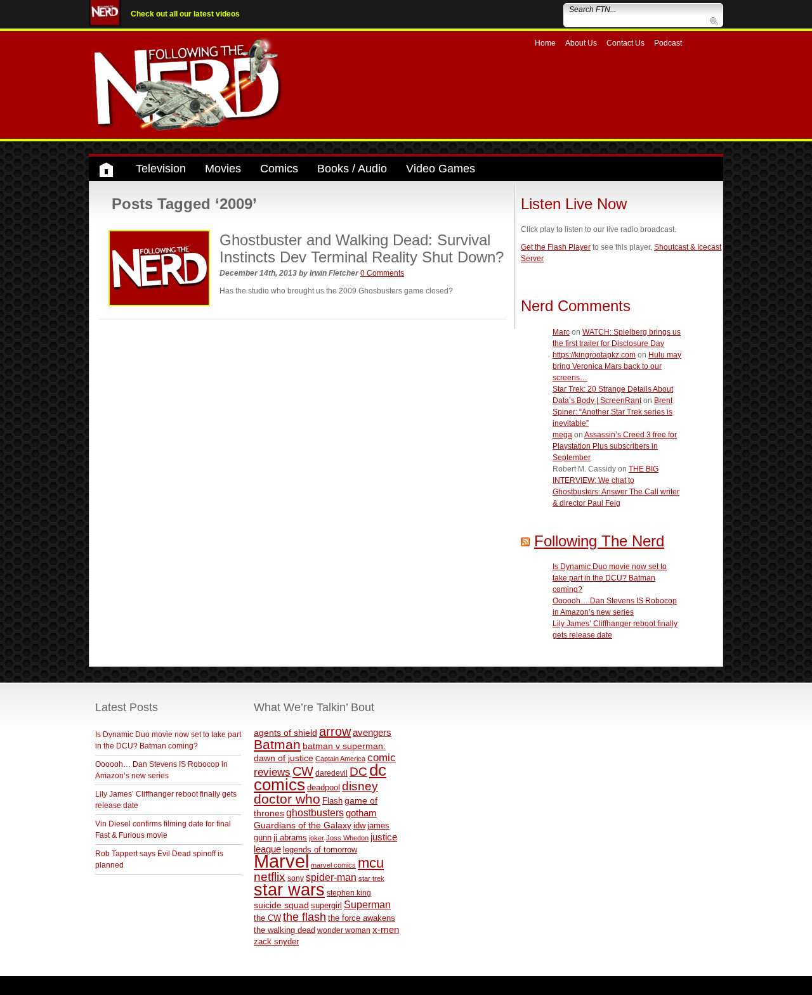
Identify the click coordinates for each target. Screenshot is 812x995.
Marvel (281, 861)
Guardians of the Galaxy (302, 825)
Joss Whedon (347, 838)
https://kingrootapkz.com (594, 354)
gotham (361, 813)
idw (359, 825)
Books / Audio (352, 168)
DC (358, 771)
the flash (304, 917)
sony (295, 878)
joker (316, 838)
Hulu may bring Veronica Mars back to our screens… (617, 366)
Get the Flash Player (556, 247)
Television (161, 168)
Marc (561, 332)
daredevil (331, 773)
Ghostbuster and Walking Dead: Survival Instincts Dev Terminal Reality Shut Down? (361, 248)
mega (562, 434)
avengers (372, 732)
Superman (367, 904)
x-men (385, 929)
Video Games (440, 168)
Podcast (668, 43)
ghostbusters (315, 812)
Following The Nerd (599, 540)
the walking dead (284, 930)
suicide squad (281, 905)
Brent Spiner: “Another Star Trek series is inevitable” (612, 412)
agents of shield (285, 733)
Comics (279, 168)
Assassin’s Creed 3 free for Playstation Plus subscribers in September (615, 446)
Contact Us (625, 43)
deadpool (323, 787)
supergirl (326, 905)
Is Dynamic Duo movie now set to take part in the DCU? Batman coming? (610, 578)
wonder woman (343, 930)
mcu (371, 863)
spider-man (331, 877)
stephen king (349, 893)
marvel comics (333, 865)
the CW (267, 918)
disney (360, 786)
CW (302, 771)
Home (545, 43)
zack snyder (276, 941)
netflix (269, 876)
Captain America (340, 758)
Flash (332, 801)
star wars (289, 889)
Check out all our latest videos (185, 14)
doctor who (287, 799)
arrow (335, 731)
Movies (223, 168)
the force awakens (361, 918)
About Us (581, 43)
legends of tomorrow (320, 849)
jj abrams (290, 837)
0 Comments (382, 273)
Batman (277, 744)
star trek (371, 878)
